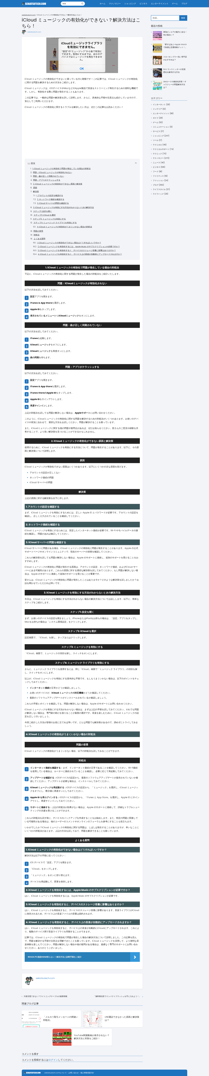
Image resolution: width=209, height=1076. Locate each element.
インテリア (157, 109)
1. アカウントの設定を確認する (50, 195)
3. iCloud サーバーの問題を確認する (53, 203)
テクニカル (157, 144)
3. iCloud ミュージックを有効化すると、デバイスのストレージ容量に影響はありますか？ (77, 250)
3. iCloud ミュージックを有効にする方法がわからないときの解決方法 (63, 207)
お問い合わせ (73, 1073)
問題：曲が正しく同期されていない (48, 176)
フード (155, 171)
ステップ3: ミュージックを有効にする (49, 219)
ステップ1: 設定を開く (42, 211)
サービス (156, 131)
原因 (35, 187)
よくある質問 (39, 238)
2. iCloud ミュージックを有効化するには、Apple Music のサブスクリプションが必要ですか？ (79, 246)
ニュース (156, 162)
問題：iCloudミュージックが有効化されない (52, 172)
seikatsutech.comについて (55, 1073)
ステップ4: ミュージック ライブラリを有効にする (55, 222)
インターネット (159, 104)
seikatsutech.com (34, 32)
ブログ (184, 3)
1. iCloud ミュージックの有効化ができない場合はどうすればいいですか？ (69, 242)
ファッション (158, 180)
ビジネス (143, 3)
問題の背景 (38, 231)
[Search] (82, 3)
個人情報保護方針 (87, 1073)
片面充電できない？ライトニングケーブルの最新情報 (45, 996)
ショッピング (130, 3)
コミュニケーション (161, 127)
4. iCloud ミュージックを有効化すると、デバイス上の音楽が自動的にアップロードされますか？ (80, 254)
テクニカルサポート (161, 149)
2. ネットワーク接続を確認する (50, 199)
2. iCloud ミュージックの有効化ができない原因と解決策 (57, 184)
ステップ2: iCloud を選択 (45, 215)
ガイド (155, 118)
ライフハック (158, 194)
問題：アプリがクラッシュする (46, 180)
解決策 (36, 191)
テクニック (157, 153)
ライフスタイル (159, 189)
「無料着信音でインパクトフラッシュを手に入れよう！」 (117, 996)
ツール (155, 140)
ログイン (53, 1060)
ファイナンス (158, 176)
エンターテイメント (159, 3)
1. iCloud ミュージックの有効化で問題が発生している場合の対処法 (61, 168)
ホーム (102, 3)
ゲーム (175, 3)
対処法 (36, 234)
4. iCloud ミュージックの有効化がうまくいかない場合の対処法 (64, 226)
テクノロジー (115, 3)
